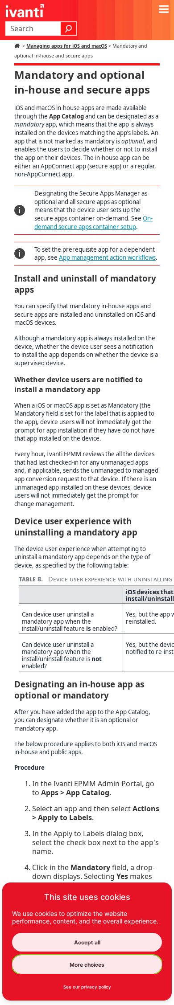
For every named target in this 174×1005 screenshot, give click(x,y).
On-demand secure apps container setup (93, 222)
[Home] (18, 46)
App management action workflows (107, 257)
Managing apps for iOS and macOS (66, 46)
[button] (69, 28)
